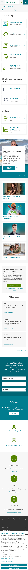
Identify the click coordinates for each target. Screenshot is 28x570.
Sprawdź (14, 413)
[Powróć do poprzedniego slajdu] (20, 175)
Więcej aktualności (21, 350)
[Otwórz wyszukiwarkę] (21, 2)
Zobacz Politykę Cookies (7, 561)
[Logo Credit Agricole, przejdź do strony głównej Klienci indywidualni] (10, 2)
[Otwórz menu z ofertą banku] (2, 2)
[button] (26, 532)
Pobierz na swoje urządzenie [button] (14, 512)
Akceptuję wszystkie (14, 565)
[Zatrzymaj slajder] (22, 175)
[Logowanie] (25, 2)
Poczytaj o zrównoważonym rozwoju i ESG (15, 289)
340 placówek (12, 468)
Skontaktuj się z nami (14, 492)
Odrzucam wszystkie (14, 568)
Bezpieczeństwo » (7, 6)
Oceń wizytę (14, 471)
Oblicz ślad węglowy (14, 285)
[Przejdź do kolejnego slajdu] (25, 175)
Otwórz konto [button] (9, 168)
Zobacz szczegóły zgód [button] (7, 558)
